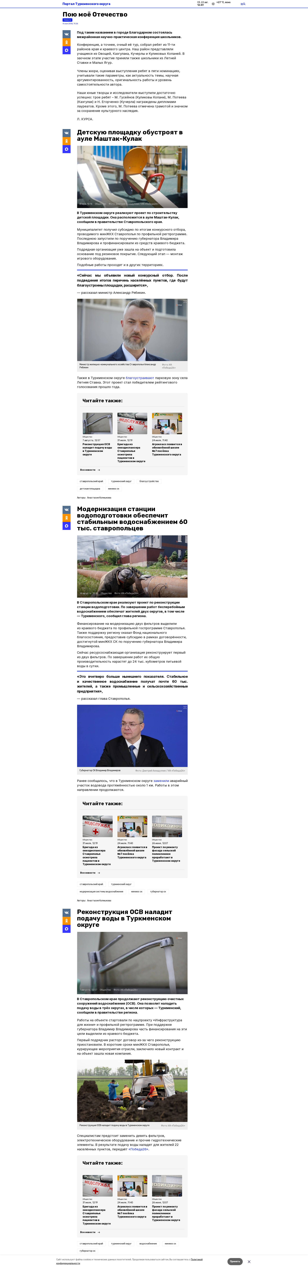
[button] (132, 177)
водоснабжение (148, 1243)
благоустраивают (140, 378)
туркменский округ (121, 481)
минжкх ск (113, 488)
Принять (235, 1261)
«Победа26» (138, 1149)
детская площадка (90, 488)
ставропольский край (91, 481)
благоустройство (149, 481)
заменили (161, 781)
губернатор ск (158, 891)
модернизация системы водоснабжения (101, 891)
